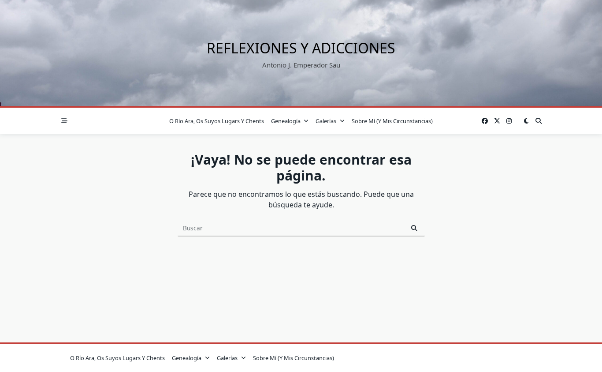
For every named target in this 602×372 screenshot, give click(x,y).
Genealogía (286, 121)
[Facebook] (485, 121)
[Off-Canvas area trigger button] (64, 121)
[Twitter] (497, 121)
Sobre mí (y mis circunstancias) (392, 121)
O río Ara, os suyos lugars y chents (216, 121)
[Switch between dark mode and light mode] (526, 121)
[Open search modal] (538, 121)
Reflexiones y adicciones (301, 47)
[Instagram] (509, 121)
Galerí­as (326, 121)
